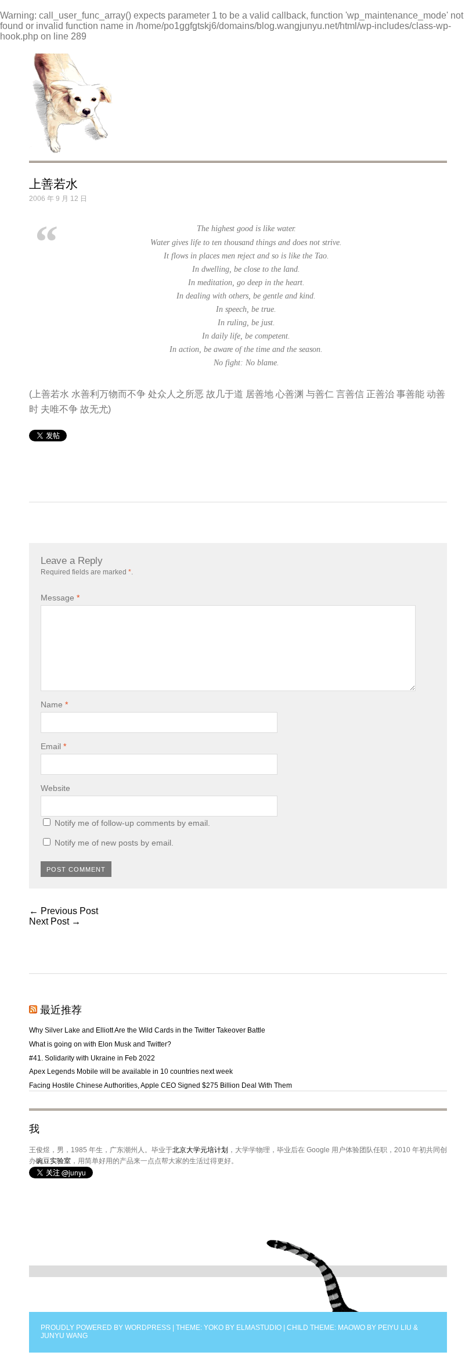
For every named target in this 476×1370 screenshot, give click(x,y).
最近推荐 (61, 1010)
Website (55, 788)
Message (60, 597)
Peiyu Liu (395, 1328)
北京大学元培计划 (200, 1150)
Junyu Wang (64, 1336)
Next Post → (55, 921)
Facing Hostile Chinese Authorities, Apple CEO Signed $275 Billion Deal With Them (160, 1085)
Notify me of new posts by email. (114, 842)
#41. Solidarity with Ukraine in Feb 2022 (92, 1058)
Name (54, 704)
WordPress (148, 1328)
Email (53, 746)
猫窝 (71, 103)
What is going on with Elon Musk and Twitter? (100, 1044)
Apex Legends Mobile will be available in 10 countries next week (131, 1071)
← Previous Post (63, 911)
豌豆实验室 (53, 1161)
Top (313, 1276)
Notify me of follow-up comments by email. (132, 823)
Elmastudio (259, 1328)
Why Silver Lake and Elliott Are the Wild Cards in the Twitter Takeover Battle (147, 1030)
